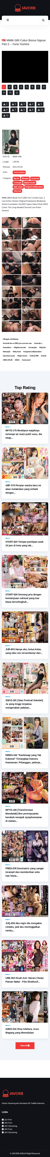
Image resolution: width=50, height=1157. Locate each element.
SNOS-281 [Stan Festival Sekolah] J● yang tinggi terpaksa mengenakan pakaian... (24, 704)
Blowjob (25, 178)
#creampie (32, 347)
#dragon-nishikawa (10, 339)
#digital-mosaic (20, 347)
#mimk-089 (34, 356)
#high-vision (22, 356)
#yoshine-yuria (9, 356)
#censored (26, 360)
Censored (35, 178)
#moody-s (38, 343)
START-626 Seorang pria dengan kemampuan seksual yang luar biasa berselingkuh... (23, 598)
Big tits (16, 178)
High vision (18, 187)
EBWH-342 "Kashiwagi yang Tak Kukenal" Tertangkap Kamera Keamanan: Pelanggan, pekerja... (23, 759)
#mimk (43, 356)
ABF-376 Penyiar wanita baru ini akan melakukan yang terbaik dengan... (23, 489)
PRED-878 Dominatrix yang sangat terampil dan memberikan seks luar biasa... (24, 872)
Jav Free (8, 1120)
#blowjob (6, 352)
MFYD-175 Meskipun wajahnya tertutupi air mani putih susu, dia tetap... (23, 434)
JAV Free (8, 1123)
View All (24, 1046)
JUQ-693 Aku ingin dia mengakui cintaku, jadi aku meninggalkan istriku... (23, 927)
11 (7, 115)
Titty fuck (17, 191)
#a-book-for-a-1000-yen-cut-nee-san (17, 343)
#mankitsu (7, 347)
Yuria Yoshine (19, 172)
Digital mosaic (29, 183)
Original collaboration (34, 187)
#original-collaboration (32, 352)
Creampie (17, 183)
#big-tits (42, 347)
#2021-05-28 (7, 360)
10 (42, 110)
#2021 (17, 360)
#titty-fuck (17, 352)
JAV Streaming (10, 1126)
